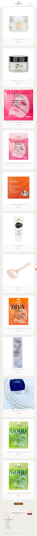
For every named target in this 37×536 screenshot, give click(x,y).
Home (3, 6)
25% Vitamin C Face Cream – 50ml (18, 39)
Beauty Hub (23, 6)
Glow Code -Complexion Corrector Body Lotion (18, 369)
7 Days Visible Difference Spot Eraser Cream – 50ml (18, 80)
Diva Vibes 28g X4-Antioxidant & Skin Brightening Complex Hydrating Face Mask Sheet (18, 328)
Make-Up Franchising (8, 528)
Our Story (8, 6)
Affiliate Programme (8, 527)
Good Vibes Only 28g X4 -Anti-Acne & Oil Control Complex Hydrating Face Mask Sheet (18, 493)
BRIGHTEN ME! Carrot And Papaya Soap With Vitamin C (18, 204)
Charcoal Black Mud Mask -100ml (18, 245)
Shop (18, 6)
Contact (33, 6)
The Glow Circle (7, 522)
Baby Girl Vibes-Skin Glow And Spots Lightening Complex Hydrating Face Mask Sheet (19, 163)
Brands (13, 6)
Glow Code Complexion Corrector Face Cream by (18, 410)
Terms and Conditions (8, 525)
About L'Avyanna (7, 521)
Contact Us (7, 524)
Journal (28, 6)
